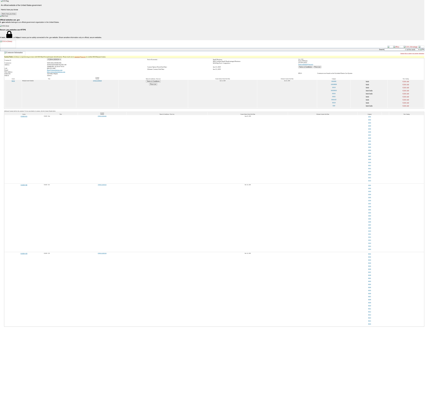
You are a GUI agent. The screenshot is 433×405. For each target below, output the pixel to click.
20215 (369, 177)
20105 (369, 128)
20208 (369, 159)
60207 (369, 296)
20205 (369, 150)
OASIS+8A (24, 116)
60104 (369, 263)
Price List (317, 67)
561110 (334, 102)
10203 (369, 215)
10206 (369, 221)
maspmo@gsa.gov (80, 57)
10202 (369, 212)
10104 (369, 194)
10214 (369, 243)
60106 (369, 269)
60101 (369, 253)
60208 (369, 299)
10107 (369, 203)
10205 (369, 218)
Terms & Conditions (305, 67)
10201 (369, 209)
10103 (369, 191)
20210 (369, 162)
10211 (369, 234)
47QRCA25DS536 (102, 184)
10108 (369, 206)
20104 (369, 125)
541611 (334, 96)
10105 (369, 197)
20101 (369, 116)
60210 (369, 305)
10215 (369, 246)
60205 (369, 290)
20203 (369, 147)
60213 (369, 314)
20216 (369, 180)
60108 (369, 275)
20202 (369, 144)
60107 (369, 272)
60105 (369, 266)
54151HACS (334, 90)
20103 (369, 122)
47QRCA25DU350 (102, 253)
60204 (369, 287)
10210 (369, 230)
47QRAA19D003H (97, 80)
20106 (369, 131)
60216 (369, 323)
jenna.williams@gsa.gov (305, 64)
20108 (369, 138)
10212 (369, 237)
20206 (369, 153)
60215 (369, 320)
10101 (369, 185)
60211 (369, 308)
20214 (369, 174)
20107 (369, 134)
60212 (369, 311)
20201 (369, 141)
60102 (369, 256)
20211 (369, 165)
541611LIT (333, 99)
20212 (369, 168)
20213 (369, 171)
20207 (369, 156)
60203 (369, 284)
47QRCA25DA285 (102, 116)
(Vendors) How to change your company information (412, 53)
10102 (369, 188)
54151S (334, 93)
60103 (369, 259)
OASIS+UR (24, 253)
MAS (13, 81)
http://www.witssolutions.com (56, 72)
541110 (334, 87)
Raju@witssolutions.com (54, 70)
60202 (369, 281)
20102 (369, 119)
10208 (369, 227)
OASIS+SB (24, 185)
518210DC (333, 81)
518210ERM (334, 84)
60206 (369, 293)
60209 (369, 302)
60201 (369, 278)
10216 (369, 249)
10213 (369, 240)
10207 (369, 224)
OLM (334, 105)
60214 (369, 317)
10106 (369, 200)
